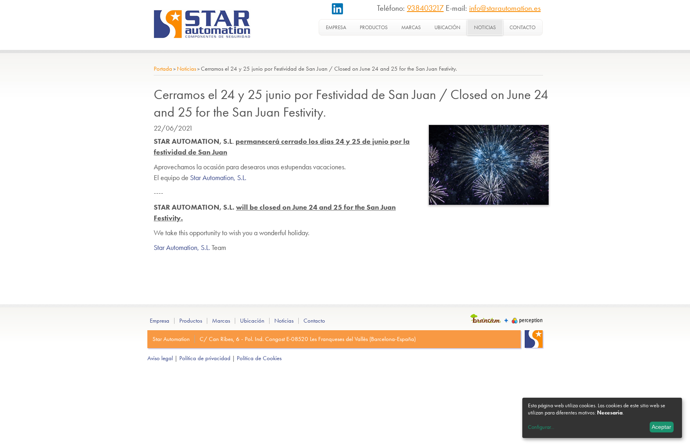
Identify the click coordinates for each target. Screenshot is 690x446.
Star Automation (171, 339)
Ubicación (447, 27)
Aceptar (661, 427)
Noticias (485, 27)
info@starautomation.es (505, 8)
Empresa (336, 27)
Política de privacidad (204, 358)
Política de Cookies (259, 358)
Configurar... (541, 427)
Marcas (411, 27)
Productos (374, 27)
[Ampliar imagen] (488, 202)
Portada (163, 69)
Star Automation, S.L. (218, 177)
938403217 (425, 8)
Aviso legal (160, 358)
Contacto (522, 27)
